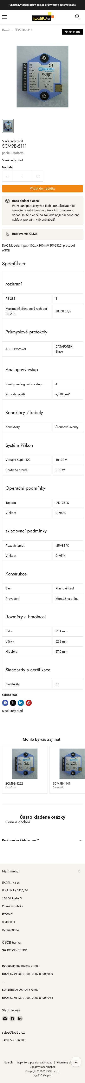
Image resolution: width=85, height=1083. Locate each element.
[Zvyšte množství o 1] (38, 176)
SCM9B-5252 (14, 783)
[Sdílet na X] (13, 703)
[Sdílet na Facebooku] (5, 703)
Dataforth (17, 153)
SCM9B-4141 (61, 783)
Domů (6, 30)
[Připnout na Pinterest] (29, 703)
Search (8, 1062)
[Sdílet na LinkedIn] (21, 703)
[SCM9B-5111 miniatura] (7, 126)
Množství (7, 167)
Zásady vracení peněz (42, 1066)
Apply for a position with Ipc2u (34, 1062)
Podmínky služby (66, 1062)
